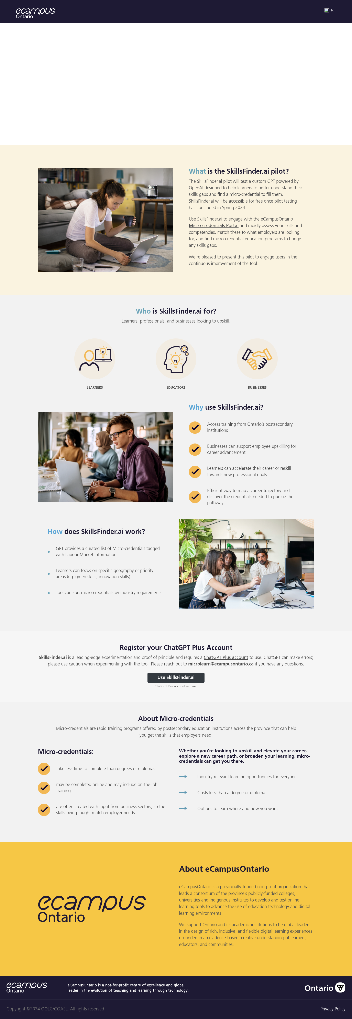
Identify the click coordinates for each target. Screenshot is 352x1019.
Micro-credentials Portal (214, 226)
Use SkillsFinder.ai (176, 677)
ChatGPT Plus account (226, 657)
